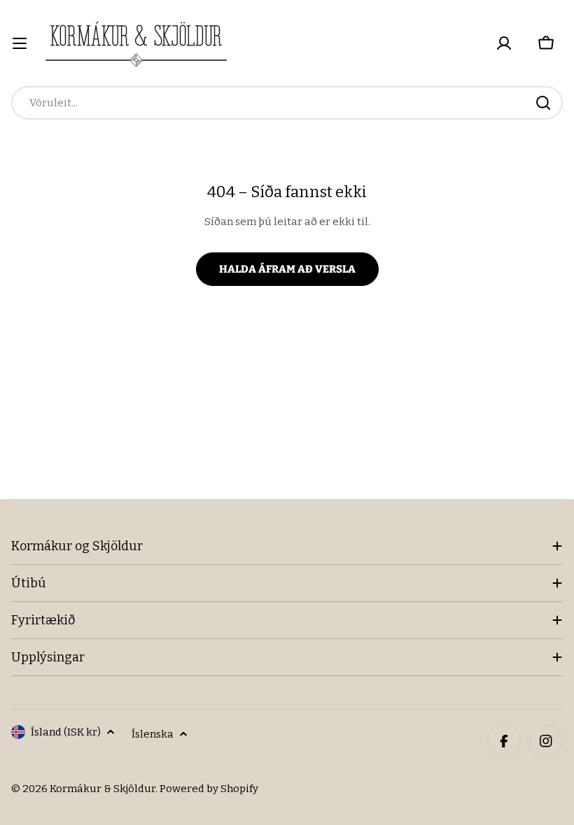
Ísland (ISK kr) (66, 732)
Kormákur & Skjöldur (102, 788)
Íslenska (153, 734)
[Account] (504, 43)
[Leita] (543, 102)
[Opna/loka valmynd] (19, 43)
